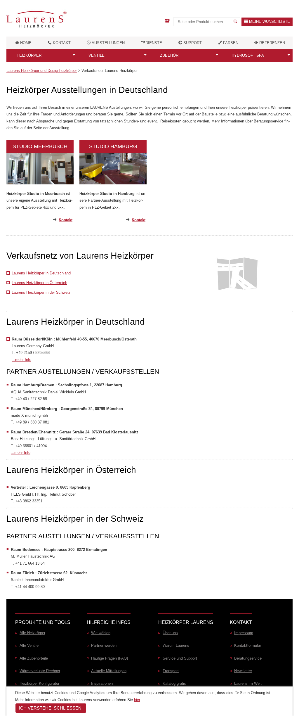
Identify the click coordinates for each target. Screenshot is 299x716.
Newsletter (243, 671)
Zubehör (169, 55)
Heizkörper (29, 55)
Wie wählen (100, 633)
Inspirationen (102, 683)
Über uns (170, 633)
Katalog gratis (174, 683)
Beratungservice (248, 658)
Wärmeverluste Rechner (40, 671)
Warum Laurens (176, 645)
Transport (171, 671)
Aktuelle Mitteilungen (108, 671)
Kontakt (65, 220)
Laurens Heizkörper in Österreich (39, 283)
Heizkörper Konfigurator (39, 683)
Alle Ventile (29, 645)
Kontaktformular (247, 645)
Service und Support (180, 658)
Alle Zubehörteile (34, 658)
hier (137, 700)
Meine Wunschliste (269, 21)
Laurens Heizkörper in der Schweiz (41, 292)
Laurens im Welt (248, 683)
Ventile (96, 55)
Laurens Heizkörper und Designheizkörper (41, 70)
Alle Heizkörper (32, 633)
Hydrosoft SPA (248, 55)
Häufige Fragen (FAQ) (109, 658)
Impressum (243, 633)
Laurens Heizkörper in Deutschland (41, 273)
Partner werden (104, 645)
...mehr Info (21, 359)
